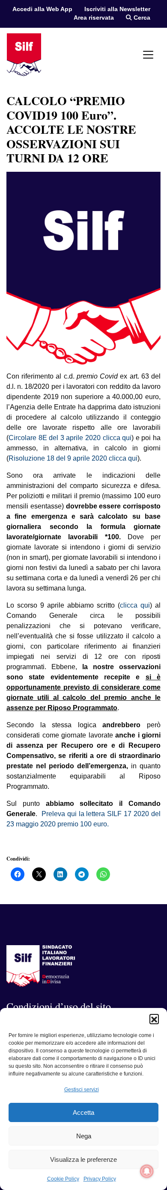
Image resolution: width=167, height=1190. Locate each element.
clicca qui (135, 605)
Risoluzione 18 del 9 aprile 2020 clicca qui (73, 458)
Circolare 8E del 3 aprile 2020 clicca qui (70, 437)
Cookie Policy (63, 1179)
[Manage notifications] (147, 1171)
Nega (83, 1136)
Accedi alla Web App (42, 9)
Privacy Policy (100, 1179)
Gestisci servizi (81, 1090)
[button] (154, 1018)
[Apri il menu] (148, 54)
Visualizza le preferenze (83, 1159)
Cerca (141, 18)
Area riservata (94, 18)
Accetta (83, 1112)
